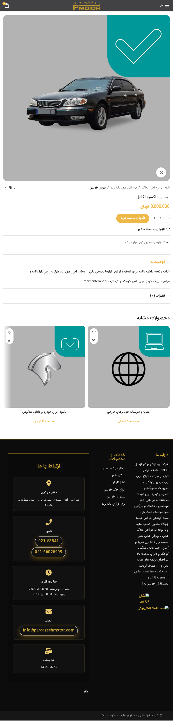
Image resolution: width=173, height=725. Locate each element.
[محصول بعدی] (5, 188)
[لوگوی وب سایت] (86, 5)
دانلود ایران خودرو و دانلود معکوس (44, 412)
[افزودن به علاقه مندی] (94, 332)
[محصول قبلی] (14, 188)
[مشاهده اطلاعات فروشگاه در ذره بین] (141, 598)
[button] (94, 340)
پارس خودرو (98, 188)
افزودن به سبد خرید (133, 218)
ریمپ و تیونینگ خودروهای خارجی (128, 412)
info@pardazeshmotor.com (49, 630)
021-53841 (49, 541)
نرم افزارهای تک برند (124, 188)
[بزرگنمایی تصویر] (161, 172)
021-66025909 (48, 552)
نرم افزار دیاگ (150, 188)
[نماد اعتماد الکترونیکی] (153, 608)
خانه (167, 188)
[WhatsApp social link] (86, 692)
